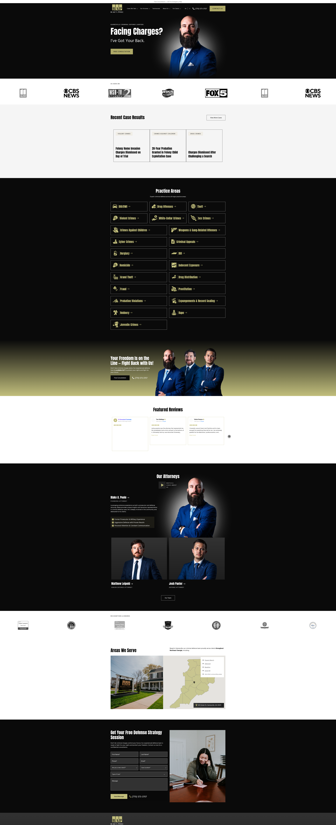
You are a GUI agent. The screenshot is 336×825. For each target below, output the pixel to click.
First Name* (116, 752)
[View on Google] (153, 420)
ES (189, 8)
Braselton (207, 665)
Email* (143, 759)
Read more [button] (154, 435)
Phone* (114, 759)
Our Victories (144, 8)
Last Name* (145, 752)
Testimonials (156, 8)
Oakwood (208, 662)
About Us (165, 8)
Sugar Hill (207, 669)
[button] (112, 434)
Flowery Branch (209, 658)
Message (115, 779)
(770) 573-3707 (201, 9)
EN (185, 8)
